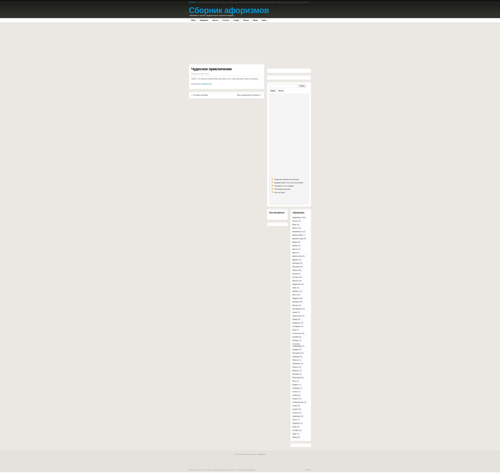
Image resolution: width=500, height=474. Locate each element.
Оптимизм (296, 326)
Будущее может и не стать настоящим (288, 182)
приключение (207, 84)
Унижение (296, 416)
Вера (294, 224)
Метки (281, 90)
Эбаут (193, 20)
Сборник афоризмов (229, 9)
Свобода (295, 388)
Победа (295, 340)
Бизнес (295, 221)
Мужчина (295, 302)
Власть (295, 228)
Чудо (294, 434)
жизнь (199, 84)
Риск (294, 381)
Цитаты (215, 20)
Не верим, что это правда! (284, 186)
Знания (295, 273)
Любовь (295, 291)
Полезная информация (297, 345)
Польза (246, 20)
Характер (295, 423)
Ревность (295, 370)
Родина (295, 384)
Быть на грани (279, 192)
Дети (294, 252)
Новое (273, 90)
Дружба (295, 259)
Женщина (296, 266)
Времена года (297, 238)
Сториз (236, 20)
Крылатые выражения (221, 470)
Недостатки (296, 316)
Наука (294, 312)
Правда (295, 349)
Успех (294, 419)
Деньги (295, 249)
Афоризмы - (193, 470)
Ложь (294, 287)
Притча (295, 360)
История (295, 277)
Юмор (255, 20)
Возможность (297, 231)
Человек (295, 430)
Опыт (294, 330)
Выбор (294, 245)
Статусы (226, 20)
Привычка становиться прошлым (286, 179)
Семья (294, 391)
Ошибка (295, 337)
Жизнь (207, 74)
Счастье (295, 412)
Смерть (295, 398)
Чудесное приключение (211, 68)
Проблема (296, 363)
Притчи (233, 470)
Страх (294, 405)
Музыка (295, 305)
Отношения (296, 333)
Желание (295, 263)
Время (294, 242)
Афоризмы (204, 20)
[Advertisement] (226, 43)
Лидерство (296, 284)
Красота (295, 280)
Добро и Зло (297, 256)
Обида (294, 319)
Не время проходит (200, 95)
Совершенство (298, 402)
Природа (295, 356)
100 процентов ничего (282, 189)
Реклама (295, 374)
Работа (295, 367)
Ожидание (296, 323)
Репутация (296, 377)
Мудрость (296, 298)
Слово (294, 395)
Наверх (308, 470)
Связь (264, 20)
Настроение (297, 309)
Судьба (295, 409)
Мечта (294, 295)
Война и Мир (297, 235)
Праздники (296, 353)
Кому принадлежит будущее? (248, 95)
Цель (294, 426)
